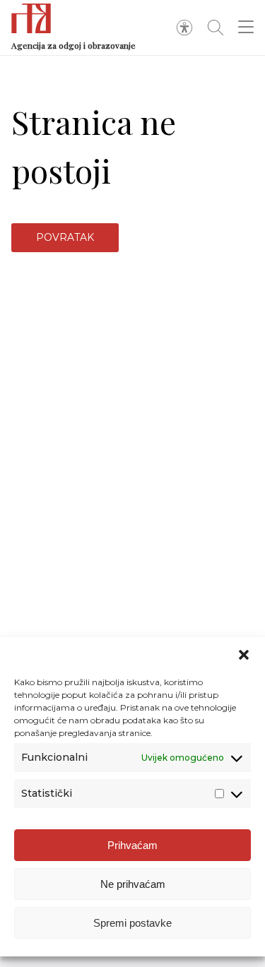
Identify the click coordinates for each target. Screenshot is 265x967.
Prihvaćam (132, 845)
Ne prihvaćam (132, 884)
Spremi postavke (132, 923)
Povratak (65, 237)
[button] (244, 655)
